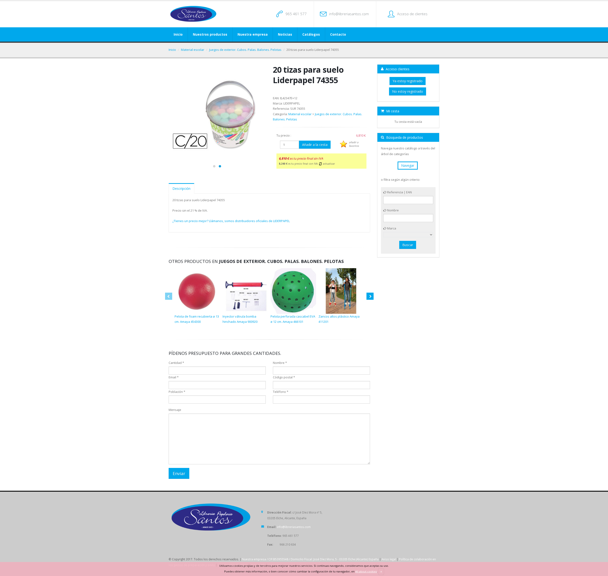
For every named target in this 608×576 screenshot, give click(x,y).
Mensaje (175, 410)
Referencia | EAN (399, 192)
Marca (391, 228)
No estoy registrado (407, 91)
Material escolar (192, 50)
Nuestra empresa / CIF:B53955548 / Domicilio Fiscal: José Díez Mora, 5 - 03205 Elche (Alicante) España (310, 559)
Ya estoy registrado (408, 81)
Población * (177, 392)
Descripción (181, 188)
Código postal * (284, 377)
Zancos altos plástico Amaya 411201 (339, 319)
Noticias (285, 34)
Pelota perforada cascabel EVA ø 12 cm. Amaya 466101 (293, 319)
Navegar (407, 165)
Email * (174, 377)
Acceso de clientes (412, 13)
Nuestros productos (210, 34)
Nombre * (280, 363)
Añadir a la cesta (315, 144)
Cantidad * (176, 363)
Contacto (338, 34)
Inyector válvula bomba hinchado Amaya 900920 (240, 319)
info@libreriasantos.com (349, 13)
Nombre (392, 210)
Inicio (178, 34)
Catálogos (311, 34)
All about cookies (366, 571)
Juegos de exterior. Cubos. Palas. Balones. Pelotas (245, 50)
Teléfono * (280, 392)
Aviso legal (389, 559)
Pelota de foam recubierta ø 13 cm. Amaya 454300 (197, 319)
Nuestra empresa (253, 34)
